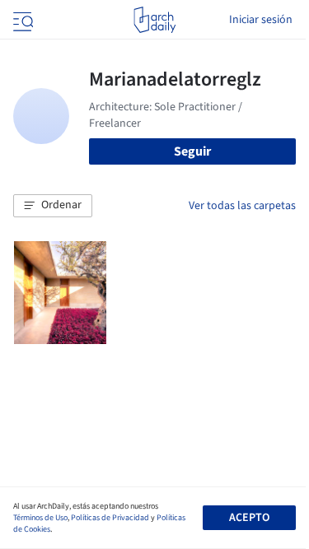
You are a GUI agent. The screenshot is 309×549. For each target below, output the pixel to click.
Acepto (249, 517)
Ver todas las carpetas (242, 206)
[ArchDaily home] (154, 20)
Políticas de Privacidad (110, 517)
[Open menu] (21, 19)
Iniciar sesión (261, 20)
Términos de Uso (40, 517)
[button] (52, 205)
